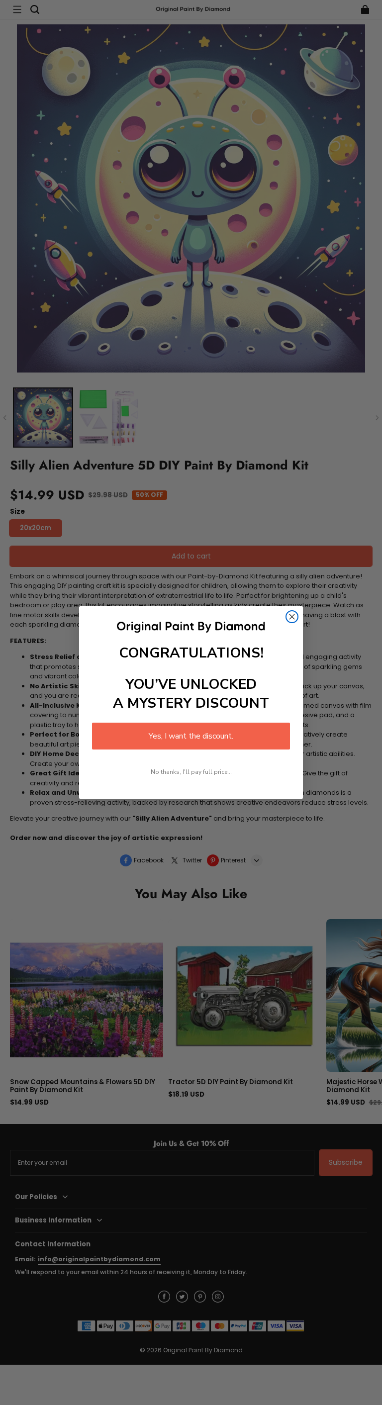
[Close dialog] (292, 617)
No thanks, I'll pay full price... (191, 772)
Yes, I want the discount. (191, 736)
